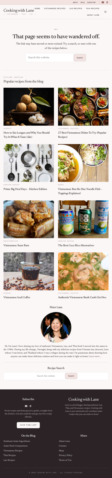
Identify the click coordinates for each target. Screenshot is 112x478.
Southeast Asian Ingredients (17, 441)
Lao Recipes (75, 8)
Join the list (28, 425)
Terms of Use (65, 460)
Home (37, 8)
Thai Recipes (92, 8)
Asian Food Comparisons (16, 446)
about (75, 2)
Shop (61, 451)
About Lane (93, 15)
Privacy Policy (65, 455)
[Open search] (105, 12)
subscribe (91, 2)
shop (82, 2)
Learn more (93, 356)
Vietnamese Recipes (55, 8)
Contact (62, 446)
